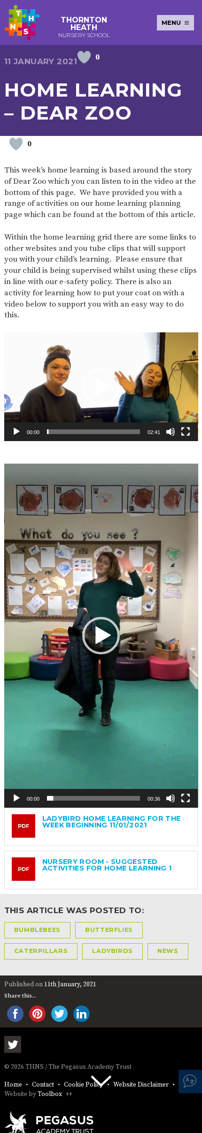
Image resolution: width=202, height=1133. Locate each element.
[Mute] (170, 431)
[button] (101, 386)
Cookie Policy (83, 1085)
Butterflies (109, 929)
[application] (101, 386)
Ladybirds (112, 950)
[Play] (16, 431)
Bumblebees (37, 929)
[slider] (93, 431)
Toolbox (50, 1094)
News (168, 950)
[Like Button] (84, 57)
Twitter (12, 1044)
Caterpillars (41, 950)
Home (13, 1085)
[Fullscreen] (185, 431)
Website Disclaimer (141, 1085)
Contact (43, 1085)
